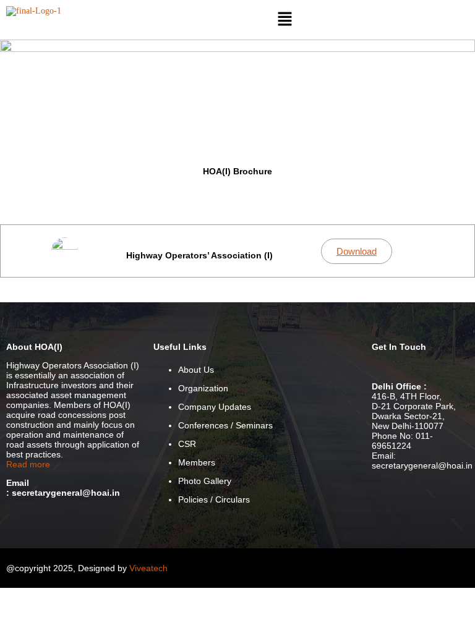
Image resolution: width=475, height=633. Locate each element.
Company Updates (214, 407)
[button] (285, 19)
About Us (196, 370)
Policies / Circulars (214, 499)
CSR (187, 444)
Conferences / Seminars (225, 425)
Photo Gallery (204, 481)
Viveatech (148, 568)
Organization (203, 388)
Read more (28, 464)
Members (196, 462)
